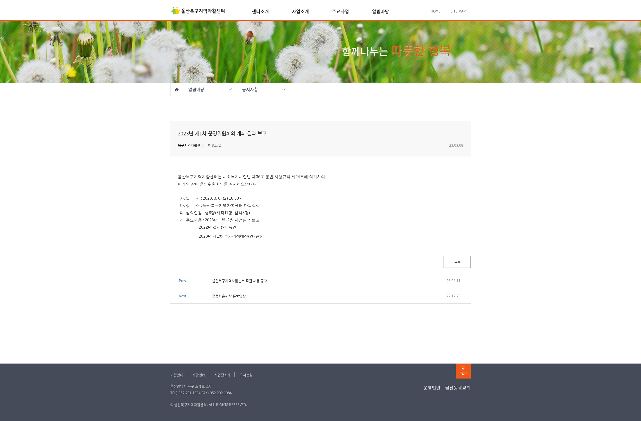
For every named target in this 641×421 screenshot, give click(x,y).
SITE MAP (458, 10)
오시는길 (246, 374)
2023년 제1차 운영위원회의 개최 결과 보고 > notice (197, 11)
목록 (456, 262)
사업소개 (300, 11)
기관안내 (176, 374)
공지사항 (250, 89)
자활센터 (198, 374)
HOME (435, 10)
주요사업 (340, 11)
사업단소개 (222, 374)
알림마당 (380, 11)
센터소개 (260, 11)
